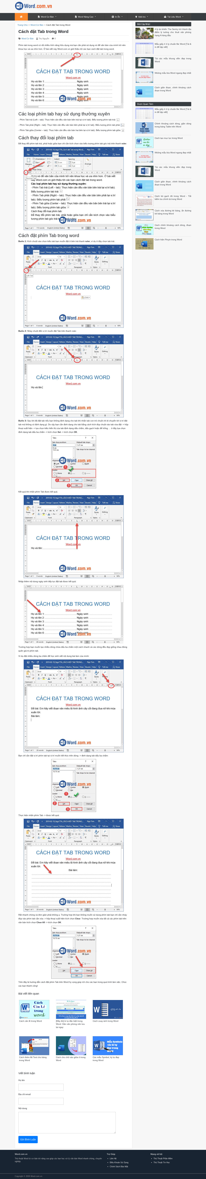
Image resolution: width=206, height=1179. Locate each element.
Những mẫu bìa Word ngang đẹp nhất (173, 73)
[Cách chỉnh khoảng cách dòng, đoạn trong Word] (145, 229)
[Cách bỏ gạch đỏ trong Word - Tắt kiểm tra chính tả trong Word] (145, 200)
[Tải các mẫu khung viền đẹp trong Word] (145, 62)
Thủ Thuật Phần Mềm (163, 1158)
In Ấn (117, 17)
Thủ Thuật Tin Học (162, 1162)
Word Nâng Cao (85, 17)
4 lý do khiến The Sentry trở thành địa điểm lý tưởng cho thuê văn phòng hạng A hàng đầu (173, 32)
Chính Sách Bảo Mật (119, 1166)
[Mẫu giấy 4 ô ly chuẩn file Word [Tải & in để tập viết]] (145, 48)
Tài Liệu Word (174, 17)
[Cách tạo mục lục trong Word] (145, 142)
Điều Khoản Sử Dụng (119, 1162)
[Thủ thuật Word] (33, 5)
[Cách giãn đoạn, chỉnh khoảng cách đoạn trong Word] (145, 91)
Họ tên (21, 1080)
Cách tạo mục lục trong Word (169, 138)
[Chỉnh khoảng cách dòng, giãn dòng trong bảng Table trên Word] (145, 127)
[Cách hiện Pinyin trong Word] (145, 243)
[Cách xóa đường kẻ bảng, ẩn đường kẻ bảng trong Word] (145, 214)
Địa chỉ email (24, 1094)
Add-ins (142, 17)
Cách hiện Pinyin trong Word (168, 240)
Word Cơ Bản (47, 17)
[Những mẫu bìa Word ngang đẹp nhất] (145, 77)
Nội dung (22, 1108)
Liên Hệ (113, 1158)
